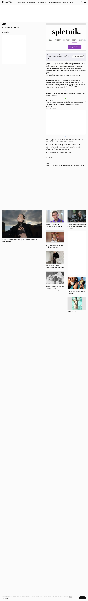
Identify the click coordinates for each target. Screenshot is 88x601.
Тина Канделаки (41, 2)
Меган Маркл (21, 2)
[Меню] (85, 2)
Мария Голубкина (67, 2)
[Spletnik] (7, 2)
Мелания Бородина (54, 2)
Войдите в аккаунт (52, 165)
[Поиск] (82, 2)
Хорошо (82, 598)
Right (51, 157)
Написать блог (78, 57)
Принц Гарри (31, 2)
